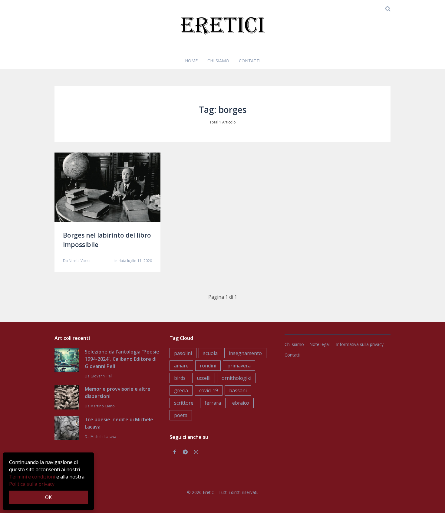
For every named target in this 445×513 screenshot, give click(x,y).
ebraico (240, 403)
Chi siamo (218, 61)
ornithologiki (236, 378)
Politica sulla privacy (31, 484)
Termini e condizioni (32, 476)
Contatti (249, 61)
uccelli (203, 378)
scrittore (183, 403)
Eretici (209, 492)
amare (181, 365)
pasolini (183, 353)
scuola (210, 353)
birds (180, 378)
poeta (180, 415)
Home (191, 61)
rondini (208, 365)
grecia (181, 390)
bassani (238, 390)
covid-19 (208, 390)
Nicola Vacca (80, 260)
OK (48, 497)
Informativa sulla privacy (360, 344)
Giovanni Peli (102, 376)
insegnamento (245, 353)
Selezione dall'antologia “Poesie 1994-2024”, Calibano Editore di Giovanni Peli (122, 359)
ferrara (213, 403)
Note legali (320, 344)
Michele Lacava (103, 436)
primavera (239, 365)
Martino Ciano (103, 406)
